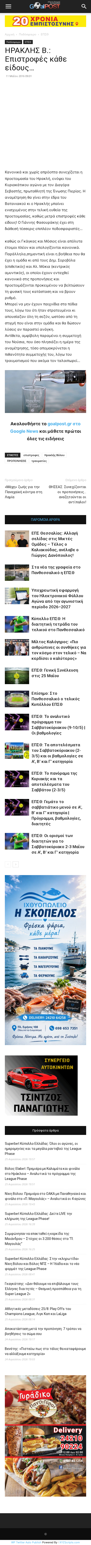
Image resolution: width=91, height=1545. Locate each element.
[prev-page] (8, 864)
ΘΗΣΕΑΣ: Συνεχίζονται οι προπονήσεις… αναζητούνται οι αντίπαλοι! (67, 494)
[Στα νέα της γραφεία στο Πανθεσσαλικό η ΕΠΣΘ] (17, 572)
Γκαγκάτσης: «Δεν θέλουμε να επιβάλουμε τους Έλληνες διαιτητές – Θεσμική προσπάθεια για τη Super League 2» (43, 1289)
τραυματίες (39, 461)
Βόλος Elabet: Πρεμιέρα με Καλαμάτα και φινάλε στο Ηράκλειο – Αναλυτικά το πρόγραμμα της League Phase (42, 1174)
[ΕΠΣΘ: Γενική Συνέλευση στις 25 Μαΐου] (17, 676)
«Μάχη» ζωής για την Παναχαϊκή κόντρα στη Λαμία (23, 492)
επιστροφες (31, 455)
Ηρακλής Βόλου (54, 455)
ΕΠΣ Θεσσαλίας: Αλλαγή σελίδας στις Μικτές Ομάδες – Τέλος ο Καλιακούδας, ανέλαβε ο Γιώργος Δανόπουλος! (55, 544)
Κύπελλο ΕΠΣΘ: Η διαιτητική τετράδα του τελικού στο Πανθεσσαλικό (58, 624)
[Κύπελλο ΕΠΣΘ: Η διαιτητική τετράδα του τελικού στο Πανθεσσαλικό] (17, 624)
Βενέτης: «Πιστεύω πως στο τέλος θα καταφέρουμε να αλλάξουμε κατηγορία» (45, 1351)
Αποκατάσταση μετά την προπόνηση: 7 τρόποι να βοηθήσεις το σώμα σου (43, 1331)
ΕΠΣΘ (45, 34)
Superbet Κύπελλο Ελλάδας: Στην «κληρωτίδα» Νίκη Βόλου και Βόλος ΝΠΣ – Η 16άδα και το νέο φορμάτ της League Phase (42, 1264)
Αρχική (9, 34)
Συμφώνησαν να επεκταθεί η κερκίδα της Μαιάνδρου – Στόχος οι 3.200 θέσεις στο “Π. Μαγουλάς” (39, 1239)
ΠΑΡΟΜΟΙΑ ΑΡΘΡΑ (45, 519)
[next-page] (16, 864)
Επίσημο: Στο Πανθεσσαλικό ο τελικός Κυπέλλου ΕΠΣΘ (56, 699)
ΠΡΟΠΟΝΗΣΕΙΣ (16, 461)
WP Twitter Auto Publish (26, 1542)
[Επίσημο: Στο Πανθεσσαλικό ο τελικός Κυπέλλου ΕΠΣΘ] (17, 699)
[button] (8, 6)
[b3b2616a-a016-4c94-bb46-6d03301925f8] (45, 416)
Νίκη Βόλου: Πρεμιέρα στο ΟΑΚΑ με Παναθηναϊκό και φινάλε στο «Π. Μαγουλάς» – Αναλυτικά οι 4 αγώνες (45, 1196)
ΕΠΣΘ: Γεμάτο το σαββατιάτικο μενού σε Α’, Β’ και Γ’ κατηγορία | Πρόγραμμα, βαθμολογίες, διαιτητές (57, 812)
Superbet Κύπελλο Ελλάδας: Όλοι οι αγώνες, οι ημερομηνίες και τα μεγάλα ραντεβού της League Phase (43, 1149)
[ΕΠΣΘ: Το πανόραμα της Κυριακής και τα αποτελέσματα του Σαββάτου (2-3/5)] (17, 779)
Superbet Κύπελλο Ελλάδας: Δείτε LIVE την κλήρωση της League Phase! (38, 1216)
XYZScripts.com (69, 1542)
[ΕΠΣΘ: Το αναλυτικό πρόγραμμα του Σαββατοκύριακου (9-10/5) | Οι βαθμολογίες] (17, 722)
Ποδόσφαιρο (27, 34)
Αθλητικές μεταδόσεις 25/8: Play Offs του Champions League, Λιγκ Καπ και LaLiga (38, 1311)
